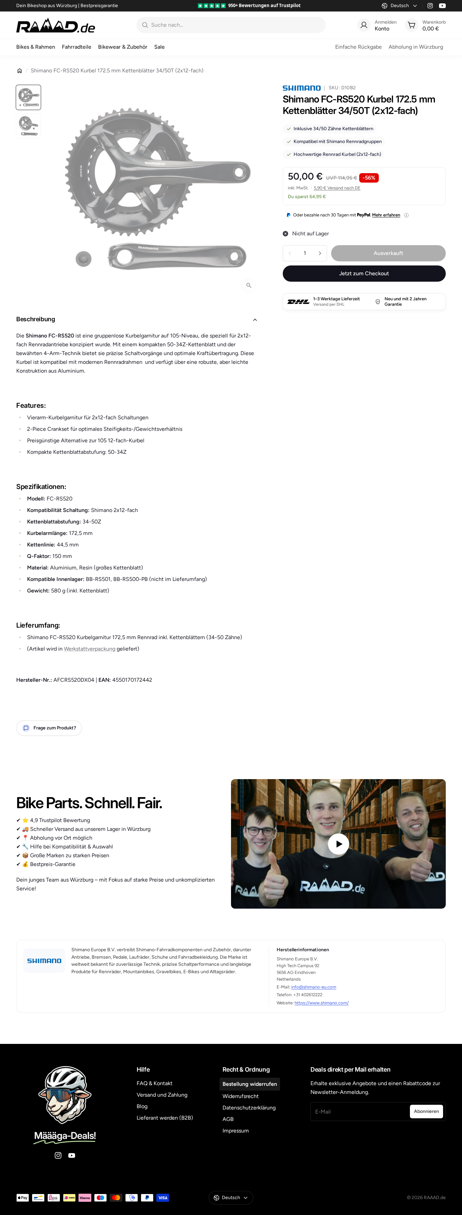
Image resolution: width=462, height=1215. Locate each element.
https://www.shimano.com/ (322, 1002)
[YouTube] (442, 5)
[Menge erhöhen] (320, 253)
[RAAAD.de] (55, 25)
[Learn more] (406, 215)
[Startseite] (19, 70)
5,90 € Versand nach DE (337, 187)
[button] (138, 319)
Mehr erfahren (386, 214)
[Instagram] (430, 5)
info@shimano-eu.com (313, 986)
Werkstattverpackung (89, 649)
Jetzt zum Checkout (364, 273)
